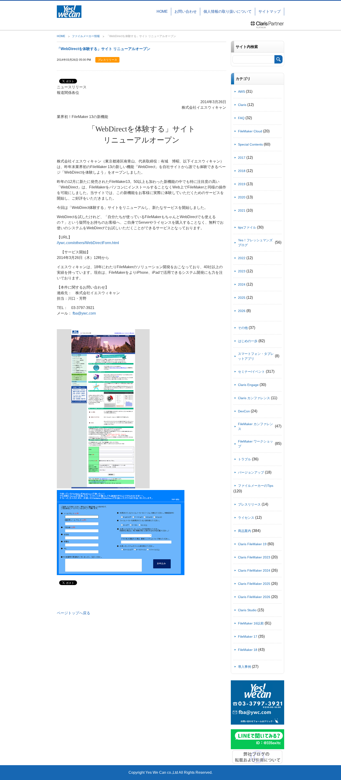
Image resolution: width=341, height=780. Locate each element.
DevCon (244, 411)
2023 (241, 271)
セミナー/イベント (251, 371)
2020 (241, 197)
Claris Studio (247, 610)
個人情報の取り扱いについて (227, 11)
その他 (243, 328)
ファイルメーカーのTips (255, 485)
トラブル (244, 459)
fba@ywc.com (84, 313)
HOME (162, 11)
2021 (241, 210)
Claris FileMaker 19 (252, 544)
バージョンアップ (251, 472)
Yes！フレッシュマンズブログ (255, 242)
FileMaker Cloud (250, 131)
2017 (241, 157)
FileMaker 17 (247, 636)
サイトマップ (269, 11)
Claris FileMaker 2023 (254, 557)
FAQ (241, 118)
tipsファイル (247, 227)
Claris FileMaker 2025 (254, 584)
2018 (241, 171)
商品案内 (244, 531)
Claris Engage (248, 385)
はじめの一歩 (247, 341)
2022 (241, 258)
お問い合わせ (185, 11)
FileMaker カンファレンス (255, 426)
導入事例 (244, 667)
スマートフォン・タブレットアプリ (256, 356)
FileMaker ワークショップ (255, 443)
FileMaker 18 (247, 650)
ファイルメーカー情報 (86, 36)
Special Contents (250, 144)
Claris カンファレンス (254, 398)
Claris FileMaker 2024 (254, 570)
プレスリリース (249, 504)
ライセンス (246, 517)
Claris (242, 105)
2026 (241, 311)
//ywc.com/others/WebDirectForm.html (88, 243)
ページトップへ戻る (73, 613)
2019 (241, 184)
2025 (241, 297)
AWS (241, 91)
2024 (241, 284)
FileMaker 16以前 (251, 623)
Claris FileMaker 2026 (254, 597)
